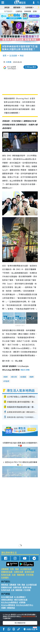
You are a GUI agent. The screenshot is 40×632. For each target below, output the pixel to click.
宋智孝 (6, 381)
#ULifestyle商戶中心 (24, 605)
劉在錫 (14, 377)
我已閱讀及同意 (20, 623)
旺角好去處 (6, 574)
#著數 (3, 607)
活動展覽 (5, 568)
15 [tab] (19, 19)
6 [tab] (26, 14)
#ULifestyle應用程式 (9, 602)
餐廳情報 (21, 574)
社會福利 (5, 577)
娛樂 (6, 377)
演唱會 (7, 7)
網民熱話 (4, 584)
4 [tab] (22, 14)
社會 (14, 574)
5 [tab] (24, 14)
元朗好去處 (18, 571)
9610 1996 (25, 369)
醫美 (32, 377)
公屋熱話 (19, 11)
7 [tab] (15, 16)
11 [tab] (24, 16)
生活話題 (13, 55)
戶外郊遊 (29, 574)
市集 (12, 568)
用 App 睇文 (31, 67)
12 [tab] (26, 16)
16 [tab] (22, 19)
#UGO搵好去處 (7, 597)
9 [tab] (19, 16)
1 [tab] (15, 14)
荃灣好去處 (29, 571)
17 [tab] (24, 19)
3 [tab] (19, 14)
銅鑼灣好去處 (6, 571)
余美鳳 (8, 62)
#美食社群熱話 (7, 599)
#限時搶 (22, 602)
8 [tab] (17, 16)
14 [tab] (17, 19)
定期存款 (36, 11)
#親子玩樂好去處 (20, 599)
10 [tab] (22, 16)
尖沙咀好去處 (26, 568)
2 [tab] (17, 14)
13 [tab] (15, 19)
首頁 (4, 55)
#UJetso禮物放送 (8, 605)
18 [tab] (26, 19)
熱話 (22, 55)
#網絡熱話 (11, 607)
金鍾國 (23, 377)
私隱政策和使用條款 (28, 616)
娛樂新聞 (27, 11)
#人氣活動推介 (20, 597)
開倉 (17, 568)
